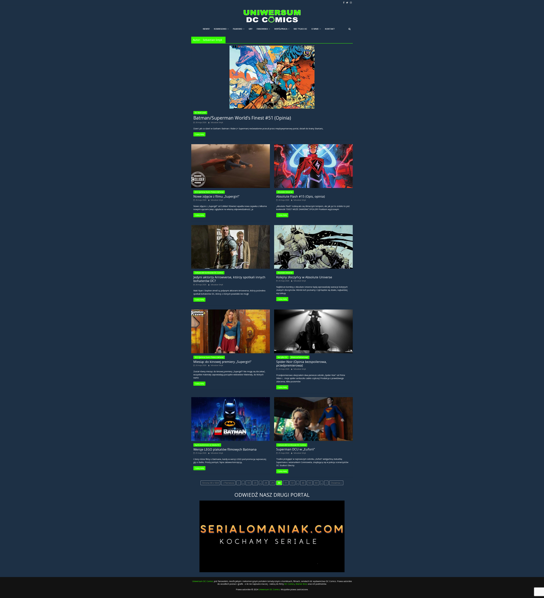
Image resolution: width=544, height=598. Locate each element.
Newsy (206, 28)
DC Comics (289, 584)
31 (285, 482)
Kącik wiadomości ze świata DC (207, 445)
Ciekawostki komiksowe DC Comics (209, 273)
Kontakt (330, 28)
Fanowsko (262, 28)
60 (316, 482)
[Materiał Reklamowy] (299, 357)
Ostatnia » (336, 482)
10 (248, 482)
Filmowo (237, 28)
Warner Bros (301, 584)
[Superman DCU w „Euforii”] (313, 398)
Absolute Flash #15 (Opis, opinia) (300, 196)
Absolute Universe (285, 192)
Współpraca (280, 28)
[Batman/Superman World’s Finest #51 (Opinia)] (272, 47)
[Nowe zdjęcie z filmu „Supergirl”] (230, 145)
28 (265, 482)
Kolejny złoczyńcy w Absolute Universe (304, 277)
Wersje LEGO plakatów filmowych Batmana (225, 449)
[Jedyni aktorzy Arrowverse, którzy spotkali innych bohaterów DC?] (230, 226)
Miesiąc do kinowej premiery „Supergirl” (222, 361)
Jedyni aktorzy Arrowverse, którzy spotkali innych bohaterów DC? (229, 279)
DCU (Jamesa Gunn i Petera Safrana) (209, 192)
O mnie (315, 28)
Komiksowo (220, 28)
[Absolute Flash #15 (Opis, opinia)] (313, 145)
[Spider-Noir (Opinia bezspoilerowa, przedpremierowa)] (313, 311)
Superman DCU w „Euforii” (295, 449)
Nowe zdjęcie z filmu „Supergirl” (216, 196)
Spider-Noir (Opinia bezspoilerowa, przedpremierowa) (301, 363)
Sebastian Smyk (217, 122)
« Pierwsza (228, 482)
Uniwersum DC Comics (202, 581)
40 (303, 482)
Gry (250, 28)
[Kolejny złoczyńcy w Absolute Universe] (313, 226)
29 (272, 482)
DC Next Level (200, 112)
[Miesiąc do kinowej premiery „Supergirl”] (230, 311)
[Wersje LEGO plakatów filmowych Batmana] (230, 398)
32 (292, 482)
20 (255, 482)
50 (309, 482)
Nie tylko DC (300, 28)
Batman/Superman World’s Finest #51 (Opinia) (242, 118)
